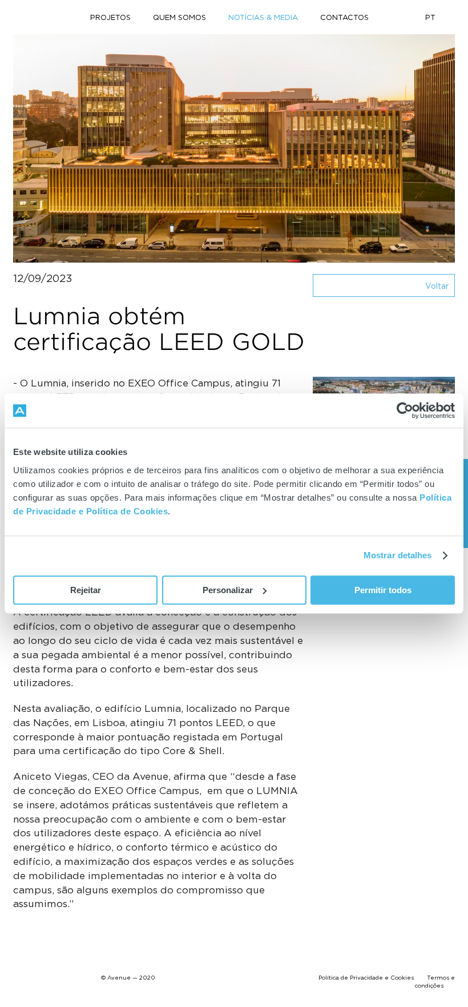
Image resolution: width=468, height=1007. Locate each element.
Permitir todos (382, 590)
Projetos (110, 17)
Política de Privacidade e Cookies (366, 977)
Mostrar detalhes (398, 555)
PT (430, 17)
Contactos (344, 17)
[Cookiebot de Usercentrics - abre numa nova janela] (405, 410)
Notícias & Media (263, 17)
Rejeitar (85, 590)
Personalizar (228, 590)
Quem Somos (179, 17)
